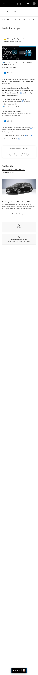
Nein (23, 154)
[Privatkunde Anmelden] (34, 3)
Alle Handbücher (6, 20)
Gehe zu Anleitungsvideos (19, 214)
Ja (12, 154)
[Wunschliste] (28, 3)
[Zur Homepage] (19, 4)
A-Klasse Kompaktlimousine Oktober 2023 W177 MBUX (21, 20)
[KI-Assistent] (24, 670)
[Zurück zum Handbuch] (4, 11)
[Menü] (3, 3)
